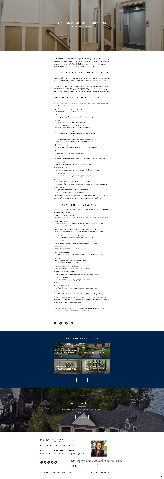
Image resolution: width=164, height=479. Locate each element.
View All (82, 379)
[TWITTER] (48, 462)
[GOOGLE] (52, 462)
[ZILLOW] (55, 462)
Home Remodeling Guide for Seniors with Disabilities (76, 310)
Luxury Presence (66, 472)
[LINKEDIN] (45, 462)
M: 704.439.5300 (59, 453)
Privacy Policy (105, 472)
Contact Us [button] (82, 417)
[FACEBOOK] (41, 462)
